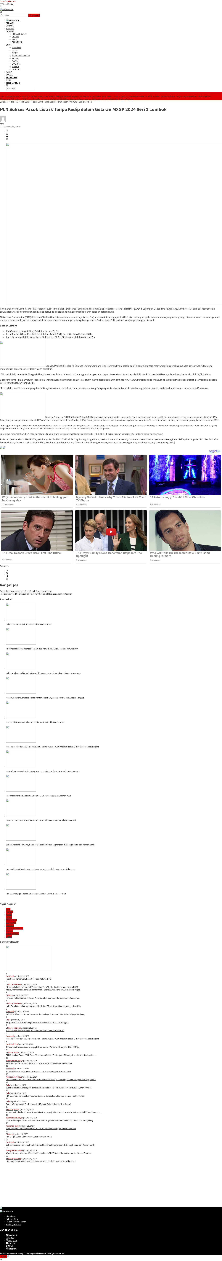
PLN (7, 1019)
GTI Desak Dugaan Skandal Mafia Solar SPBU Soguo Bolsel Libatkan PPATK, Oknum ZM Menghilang (49, 1120)
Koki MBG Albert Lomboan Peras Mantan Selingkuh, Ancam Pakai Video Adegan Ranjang (94, 99)
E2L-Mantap (11, 922)
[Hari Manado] (6, 9)
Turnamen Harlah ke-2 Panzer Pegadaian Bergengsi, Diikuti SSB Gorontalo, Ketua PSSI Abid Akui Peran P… (53, 1112)
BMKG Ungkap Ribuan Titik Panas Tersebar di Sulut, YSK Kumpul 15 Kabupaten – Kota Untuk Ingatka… (51, 1055)
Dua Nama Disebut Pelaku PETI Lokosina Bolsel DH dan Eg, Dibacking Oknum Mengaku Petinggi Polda (51, 1079)
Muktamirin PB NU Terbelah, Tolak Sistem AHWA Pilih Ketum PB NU (35, 722)
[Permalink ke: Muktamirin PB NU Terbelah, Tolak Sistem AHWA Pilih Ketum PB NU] (21, 717)
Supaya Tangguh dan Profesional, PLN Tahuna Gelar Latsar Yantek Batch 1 (38, 1104)
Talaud (9, 917)
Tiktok (10, 1246)
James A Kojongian (14, 928)
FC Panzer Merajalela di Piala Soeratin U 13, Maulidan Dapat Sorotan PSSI (38, 795)
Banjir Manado (12, 933)
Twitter (11, 1238)
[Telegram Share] (7, 136)
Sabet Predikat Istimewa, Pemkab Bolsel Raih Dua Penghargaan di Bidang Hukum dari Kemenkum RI (50, 844)
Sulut (16, 1052)
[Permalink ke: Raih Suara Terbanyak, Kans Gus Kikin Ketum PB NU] (21, 619)
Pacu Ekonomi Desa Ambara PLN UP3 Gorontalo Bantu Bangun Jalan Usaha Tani (41, 820)
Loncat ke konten (8, 1)
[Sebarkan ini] (7, 131)
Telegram (12, 1248)
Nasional (10, 976)
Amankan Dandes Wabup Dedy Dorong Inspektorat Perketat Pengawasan (39, 1063)
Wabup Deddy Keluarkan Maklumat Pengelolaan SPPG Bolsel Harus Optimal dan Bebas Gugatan (48, 1153)
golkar (9, 936)
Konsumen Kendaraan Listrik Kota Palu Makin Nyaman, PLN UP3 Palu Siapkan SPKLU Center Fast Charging (52, 746)
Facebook (12, 1235)
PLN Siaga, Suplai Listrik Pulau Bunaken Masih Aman (29, 1136)
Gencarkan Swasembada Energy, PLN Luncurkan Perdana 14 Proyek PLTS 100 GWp (42, 771)
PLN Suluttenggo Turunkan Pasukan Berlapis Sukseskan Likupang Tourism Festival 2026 (45, 1096)
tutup (3, 1257)
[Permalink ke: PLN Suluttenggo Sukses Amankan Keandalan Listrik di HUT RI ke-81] (21, 888)
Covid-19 (10, 925)
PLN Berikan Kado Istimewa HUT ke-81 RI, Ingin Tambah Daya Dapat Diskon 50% (41, 869)
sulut (8, 909)
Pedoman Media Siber (16, 1221)
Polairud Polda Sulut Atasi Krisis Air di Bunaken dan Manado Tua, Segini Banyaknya (155, 96)
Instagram (12, 1240)
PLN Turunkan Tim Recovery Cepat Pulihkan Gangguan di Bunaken (36, 593)
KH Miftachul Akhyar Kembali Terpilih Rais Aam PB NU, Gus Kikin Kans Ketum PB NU (82, 96)
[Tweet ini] (7, 134)
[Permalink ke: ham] (3, 121)
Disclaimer (10, 1216)
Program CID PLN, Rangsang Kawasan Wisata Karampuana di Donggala (37, 1022)
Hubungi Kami (12, 1219)
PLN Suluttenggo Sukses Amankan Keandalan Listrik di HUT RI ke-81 (36, 893)
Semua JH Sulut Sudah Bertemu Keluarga (26, 591)
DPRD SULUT (11, 920)
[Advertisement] (90, 1186)
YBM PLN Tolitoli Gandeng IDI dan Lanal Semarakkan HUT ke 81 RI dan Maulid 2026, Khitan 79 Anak (49, 1087)
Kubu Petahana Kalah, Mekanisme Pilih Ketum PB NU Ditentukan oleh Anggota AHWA (50, 337)
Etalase (9, 984)
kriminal (9, 931)
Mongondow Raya (14, 1060)
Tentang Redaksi (13, 1224)
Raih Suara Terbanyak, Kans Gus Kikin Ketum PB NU (22, 96)
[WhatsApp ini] (7, 139)
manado (9, 911)
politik (9, 914)
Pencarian (34, 15)
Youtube (12, 1243)
